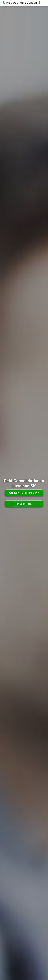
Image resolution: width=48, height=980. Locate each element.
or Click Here (24, 503)
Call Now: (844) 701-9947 (24, 492)
